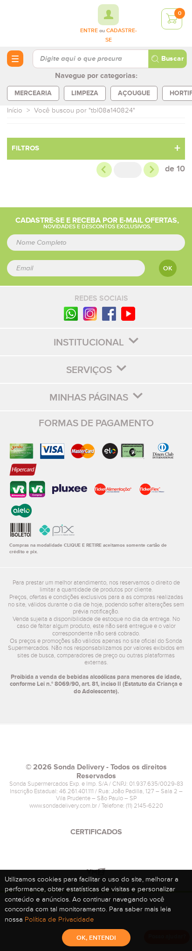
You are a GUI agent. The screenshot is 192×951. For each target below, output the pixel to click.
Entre (89, 31)
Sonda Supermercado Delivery (32, 22)
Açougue (134, 93)
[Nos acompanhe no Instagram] (90, 313)
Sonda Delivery (96, 747)
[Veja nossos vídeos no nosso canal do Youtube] (128, 313)
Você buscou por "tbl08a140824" (84, 110)
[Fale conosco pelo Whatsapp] (71, 313)
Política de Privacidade (59, 919)
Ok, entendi (96, 938)
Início (14, 110)
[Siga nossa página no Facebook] (109, 313)
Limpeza (84, 93)
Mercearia (33, 93)
